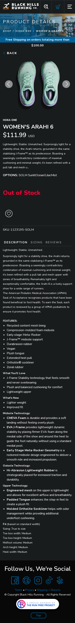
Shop (7, 31)
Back (11, 53)
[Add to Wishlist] (8, 213)
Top (38, 615)
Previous (9, 84)
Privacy (29, 590)
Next (66, 84)
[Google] (26, 580)
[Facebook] (15, 580)
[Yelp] (60, 580)
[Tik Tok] (49, 580)
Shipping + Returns (48, 590)
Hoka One (24, 31)
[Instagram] (38, 580)
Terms (18, 590)
